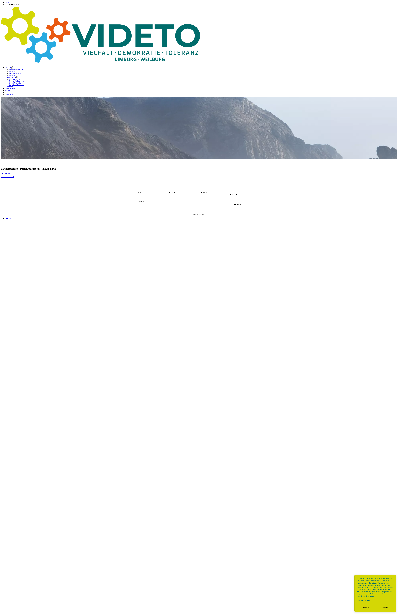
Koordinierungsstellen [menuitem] (16, 69)
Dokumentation (10, 88)
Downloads (9, 2)
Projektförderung (10, 77)
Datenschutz (203, 192)
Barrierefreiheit (237, 204)
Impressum (171, 192)
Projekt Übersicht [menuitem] (15, 79)
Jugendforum (9, 87)
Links (139, 192)
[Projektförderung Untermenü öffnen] (17, 77)
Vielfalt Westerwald (7, 177)
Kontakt (7, 90)
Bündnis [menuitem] (12, 71)
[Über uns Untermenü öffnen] (12, 67)
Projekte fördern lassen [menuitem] (16, 81)
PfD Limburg (5, 173)
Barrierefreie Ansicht (14, 4)
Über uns (8, 67)
